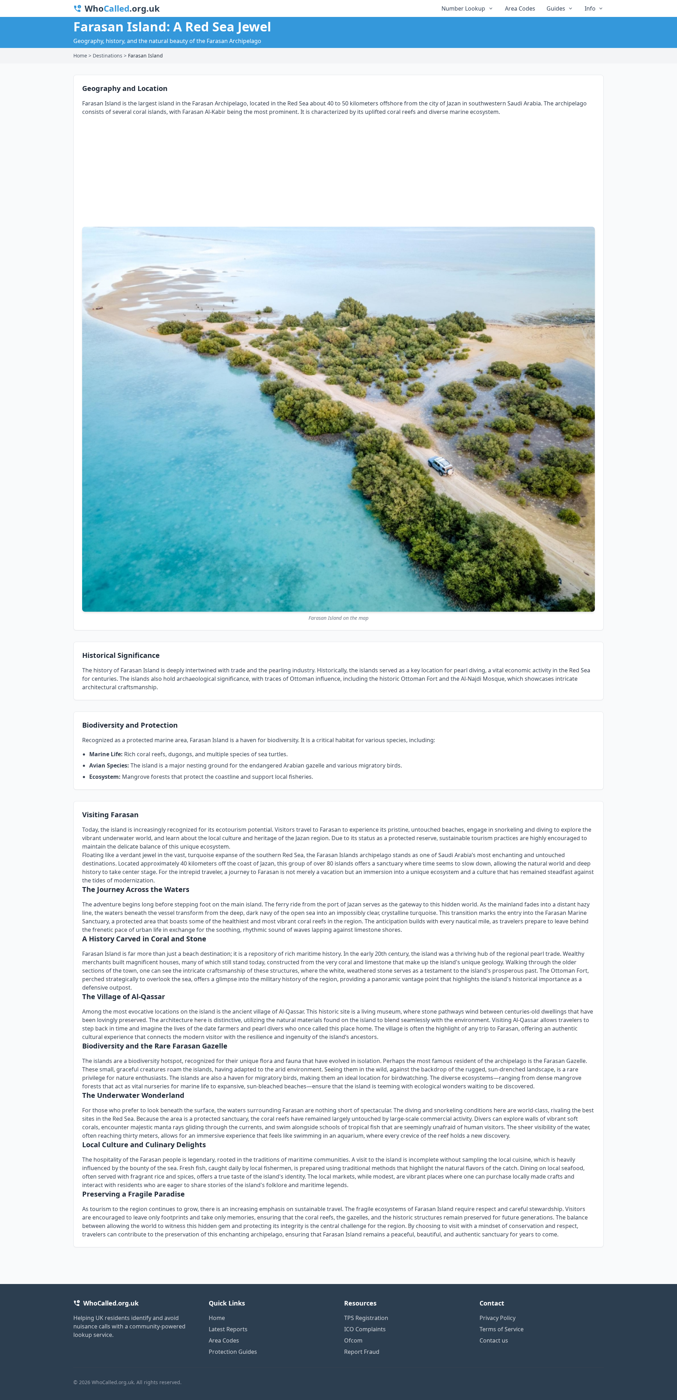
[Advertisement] (338, 173)
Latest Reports (228, 1329)
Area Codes (520, 8)
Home (80, 55)
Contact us (494, 1340)
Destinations (107, 55)
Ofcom (353, 1340)
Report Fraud (361, 1352)
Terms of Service (502, 1329)
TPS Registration (366, 1318)
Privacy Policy (498, 1318)
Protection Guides (233, 1352)
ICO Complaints (365, 1329)
